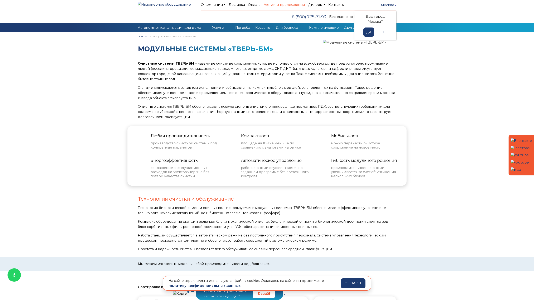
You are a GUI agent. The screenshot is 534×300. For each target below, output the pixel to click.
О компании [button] (212, 5)
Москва (388, 5)
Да (369, 32)
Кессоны (263, 28)
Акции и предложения (284, 5)
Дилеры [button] (315, 5)
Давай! (264, 294)
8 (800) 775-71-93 (309, 16)
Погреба (242, 28)
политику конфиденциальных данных (205, 286)
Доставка (237, 5)
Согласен (353, 283)
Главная (143, 36)
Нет (381, 32)
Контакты (336, 5)
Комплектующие (324, 28)
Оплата (254, 5)
